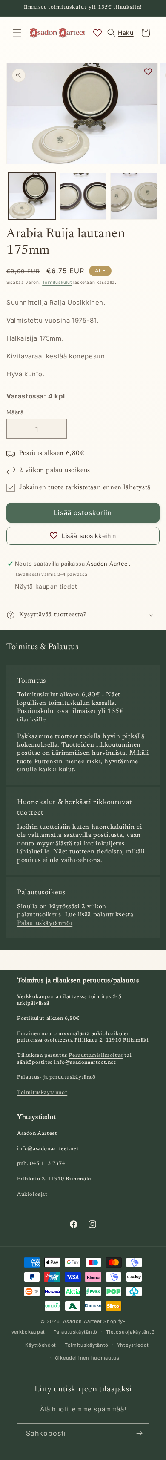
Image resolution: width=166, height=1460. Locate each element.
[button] (17, 32)
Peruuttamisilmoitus (96, 1055)
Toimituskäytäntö (87, 1345)
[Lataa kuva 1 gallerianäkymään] (32, 196)
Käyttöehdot (40, 1345)
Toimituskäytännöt (42, 1092)
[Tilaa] (139, 1433)
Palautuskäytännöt (44, 923)
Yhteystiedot (133, 1345)
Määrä (14, 412)
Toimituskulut (57, 282)
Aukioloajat (32, 1194)
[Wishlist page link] (97, 33)
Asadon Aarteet (82, 1321)
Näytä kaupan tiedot (46, 586)
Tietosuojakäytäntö (130, 1332)
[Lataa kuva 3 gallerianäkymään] (133, 196)
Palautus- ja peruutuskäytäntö (56, 1077)
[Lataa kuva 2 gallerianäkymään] (83, 196)
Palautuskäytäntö (75, 1332)
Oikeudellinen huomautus (87, 1358)
